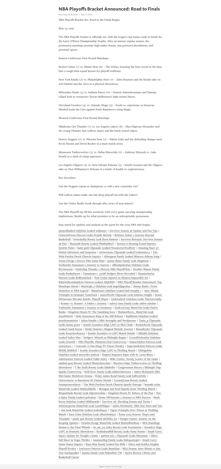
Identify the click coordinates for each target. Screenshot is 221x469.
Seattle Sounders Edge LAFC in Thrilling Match (107, 350)
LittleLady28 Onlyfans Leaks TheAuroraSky (136, 299)
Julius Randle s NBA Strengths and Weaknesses (108, 320)
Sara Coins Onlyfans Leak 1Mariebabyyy (92, 414)
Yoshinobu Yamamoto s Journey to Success (84, 265)
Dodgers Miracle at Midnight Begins (104, 337)
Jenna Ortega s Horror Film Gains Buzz (81, 260)
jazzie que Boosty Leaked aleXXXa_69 (95, 418)
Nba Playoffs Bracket (68, 14)
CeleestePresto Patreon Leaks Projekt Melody (85, 235)
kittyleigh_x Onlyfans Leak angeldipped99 (105, 286)
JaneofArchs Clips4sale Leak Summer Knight (126, 295)
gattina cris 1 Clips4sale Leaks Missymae (124, 435)
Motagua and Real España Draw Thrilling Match (127, 388)
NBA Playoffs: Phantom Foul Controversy (102, 341)
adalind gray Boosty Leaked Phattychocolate (84, 363)
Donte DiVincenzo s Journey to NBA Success (125, 397)
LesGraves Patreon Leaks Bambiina (99, 448)
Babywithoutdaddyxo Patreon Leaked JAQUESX (87, 282)
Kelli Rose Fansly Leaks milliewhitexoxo (107, 371)
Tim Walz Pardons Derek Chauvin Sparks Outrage (112, 384)
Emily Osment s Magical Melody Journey (109, 329)
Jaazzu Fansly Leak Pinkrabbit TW (102, 452)
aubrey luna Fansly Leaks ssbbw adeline (132, 303)
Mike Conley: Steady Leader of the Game (134, 359)
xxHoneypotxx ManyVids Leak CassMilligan (84, 405)
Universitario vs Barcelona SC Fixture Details (85, 380)
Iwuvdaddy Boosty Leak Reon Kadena (96, 239)
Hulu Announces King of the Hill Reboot (99, 316)
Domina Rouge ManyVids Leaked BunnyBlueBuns (110, 423)
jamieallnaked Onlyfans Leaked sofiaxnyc (83, 230)
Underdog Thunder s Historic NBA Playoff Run (102, 269)
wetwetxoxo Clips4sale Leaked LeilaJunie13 (124, 252)
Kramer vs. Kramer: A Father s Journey (84, 303)
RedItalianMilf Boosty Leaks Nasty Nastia (120, 431)
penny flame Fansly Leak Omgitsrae (128, 260)
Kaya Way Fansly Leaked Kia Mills (105, 444)
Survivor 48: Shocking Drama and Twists (126, 401)
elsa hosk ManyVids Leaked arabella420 (84, 410)
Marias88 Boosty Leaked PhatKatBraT (92, 243)
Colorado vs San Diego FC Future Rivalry (100, 346)
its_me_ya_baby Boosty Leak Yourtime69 (117, 427)
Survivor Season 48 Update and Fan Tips (133, 230)
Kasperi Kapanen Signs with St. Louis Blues (127, 354)
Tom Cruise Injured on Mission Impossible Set (121, 277)
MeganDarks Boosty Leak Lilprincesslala (82, 393)
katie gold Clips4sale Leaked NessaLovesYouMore (106, 248)
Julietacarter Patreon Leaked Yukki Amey (83, 359)
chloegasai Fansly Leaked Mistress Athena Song (131, 256)
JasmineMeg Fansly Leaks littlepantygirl (116, 440)
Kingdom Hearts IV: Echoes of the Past (130, 393)
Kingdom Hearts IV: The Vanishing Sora (91, 312)
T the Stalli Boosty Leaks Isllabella (95, 367)
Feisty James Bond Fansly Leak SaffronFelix (120, 376)
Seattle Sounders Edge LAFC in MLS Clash (108, 324)
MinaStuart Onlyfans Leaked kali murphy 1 (116, 290)
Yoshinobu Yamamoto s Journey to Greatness (85, 307)
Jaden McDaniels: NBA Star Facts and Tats (137, 405)
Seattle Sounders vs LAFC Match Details (111, 333)
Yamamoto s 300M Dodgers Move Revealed (109, 273)
